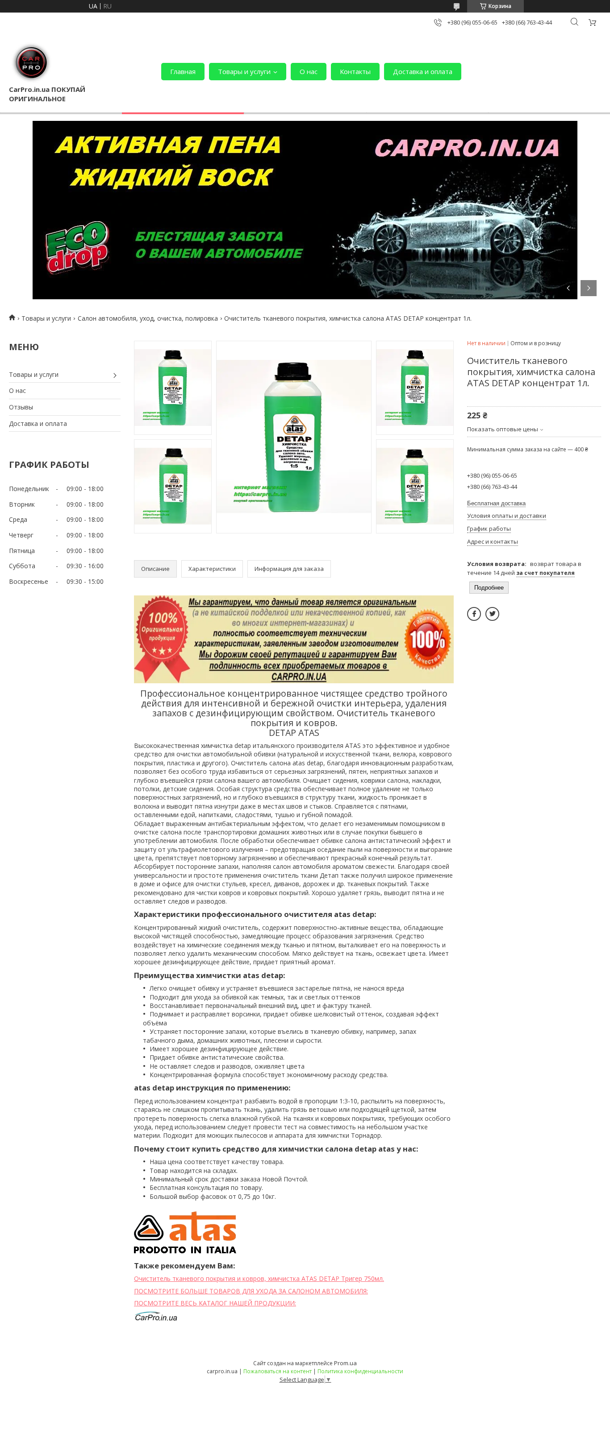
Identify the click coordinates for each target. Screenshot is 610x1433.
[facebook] (474, 614)
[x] (492, 614)
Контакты (355, 71)
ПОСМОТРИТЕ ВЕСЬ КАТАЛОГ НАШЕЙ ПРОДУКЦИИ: (215, 1303)
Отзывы (21, 407)
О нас (309, 71)
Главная (183, 71)
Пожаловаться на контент (277, 1371)
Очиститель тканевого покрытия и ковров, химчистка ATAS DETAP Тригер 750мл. (259, 1278)
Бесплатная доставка (496, 503)
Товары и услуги (244, 71)
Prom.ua (345, 1363)
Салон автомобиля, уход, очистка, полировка (148, 318)
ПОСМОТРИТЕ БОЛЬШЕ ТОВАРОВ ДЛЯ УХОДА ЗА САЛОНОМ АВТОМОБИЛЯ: (251, 1291)
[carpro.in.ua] (31, 62)
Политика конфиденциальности (360, 1371)
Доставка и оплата (422, 71)
